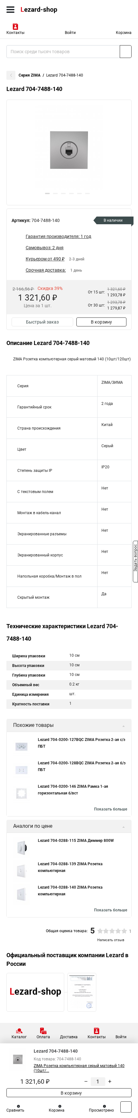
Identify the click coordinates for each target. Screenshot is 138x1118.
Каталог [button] (19, 1037)
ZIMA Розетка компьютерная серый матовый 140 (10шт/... (79, 1068)
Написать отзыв (110, 940)
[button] (47, 193)
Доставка (69, 1037)
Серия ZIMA (29, 75)
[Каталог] (10, 9)
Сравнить (15, 1110)
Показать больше (110, 809)
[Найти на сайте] (126, 51)
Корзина (124, 32)
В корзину (101, 322)
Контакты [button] (15, 32)
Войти (70, 32)
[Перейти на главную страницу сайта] (48, 9)
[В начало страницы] (126, 1107)
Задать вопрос (135, 559)
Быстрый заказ (42, 322)
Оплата (43, 1037)
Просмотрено (101, 1110)
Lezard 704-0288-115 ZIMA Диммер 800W (76, 840)
